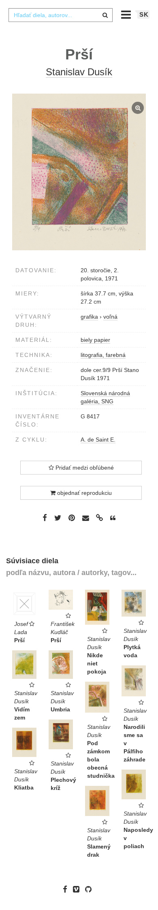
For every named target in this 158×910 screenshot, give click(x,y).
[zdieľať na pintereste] (72, 518)
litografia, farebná (103, 355)
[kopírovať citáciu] (112, 518)
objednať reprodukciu (84, 493)
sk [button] (144, 14)
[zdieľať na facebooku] (45, 518)
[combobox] (60, 15)
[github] (90, 889)
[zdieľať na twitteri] (57, 518)
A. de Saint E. (98, 439)
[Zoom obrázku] (79, 172)
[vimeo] (78, 889)
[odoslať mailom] (85, 518)
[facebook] (67, 889)
